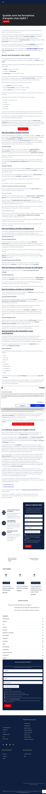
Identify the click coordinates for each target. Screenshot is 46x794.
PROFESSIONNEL (23, 646)
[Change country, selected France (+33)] (26, 528)
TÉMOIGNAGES (23, 649)
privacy (28, 792)
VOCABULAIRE (23, 655)
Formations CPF (27, 723)
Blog (25, 756)
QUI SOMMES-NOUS (6, 727)
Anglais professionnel (28, 730)
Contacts (4, 753)
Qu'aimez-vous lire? (8, 689)
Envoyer (28, 546)
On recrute (5, 756)
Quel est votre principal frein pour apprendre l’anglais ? (19, 605)
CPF (23, 624)
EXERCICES (23, 630)
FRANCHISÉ (5, 729)
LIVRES (23, 644)
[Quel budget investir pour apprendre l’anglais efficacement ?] (10, 609)
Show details (39, 402)
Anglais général (27, 725)
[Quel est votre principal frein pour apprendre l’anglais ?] (5, 606)
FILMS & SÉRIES (23, 635)
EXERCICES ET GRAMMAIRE (23, 632)
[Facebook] (3, 744)
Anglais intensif (27, 734)
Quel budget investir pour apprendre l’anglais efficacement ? (27, 607)
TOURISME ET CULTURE (23, 652)
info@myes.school (23, 792)
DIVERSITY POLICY (6, 734)
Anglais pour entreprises (28, 739)
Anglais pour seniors (28, 732)
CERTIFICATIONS (35, 583)
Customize (22, 405)
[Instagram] (6, 744)
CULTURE (23, 627)
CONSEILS (23, 621)
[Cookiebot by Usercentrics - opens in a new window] (40, 388)
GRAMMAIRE (23, 641)
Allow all (37, 405)
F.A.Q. (4, 732)
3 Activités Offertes (27, 753)
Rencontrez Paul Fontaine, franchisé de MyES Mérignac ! (8, 588)
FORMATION (6, 21)
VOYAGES (23, 658)
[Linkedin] (9, 744)
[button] (23, 128)
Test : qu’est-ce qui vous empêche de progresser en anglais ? (26, 610)
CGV (3, 736)
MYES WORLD (5, 738)
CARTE (4, 758)
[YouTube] (13, 744)
